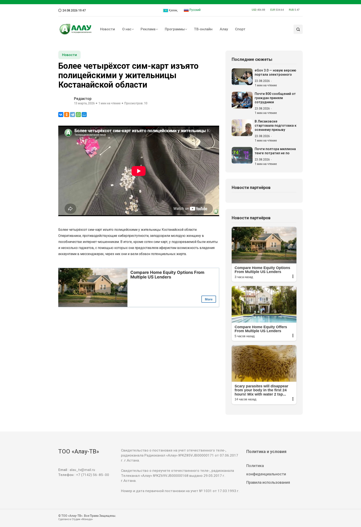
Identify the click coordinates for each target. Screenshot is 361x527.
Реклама (148, 29)
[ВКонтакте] (60, 114)
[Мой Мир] (84, 114)
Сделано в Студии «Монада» (75, 519)
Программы (175, 29)
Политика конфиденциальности (266, 469)
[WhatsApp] (78, 114)
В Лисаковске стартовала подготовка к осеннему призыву (275, 125)
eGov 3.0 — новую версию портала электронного (275, 72)
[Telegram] (72, 114)
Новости (107, 29)
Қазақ (172, 10)
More (208, 299)
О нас (126, 29)
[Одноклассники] (66, 114)
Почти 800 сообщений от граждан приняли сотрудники (275, 98)
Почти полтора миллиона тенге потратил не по (275, 151)
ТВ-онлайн (203, 29)
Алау (224, 29)
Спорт (240, 29)
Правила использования (268, 482)
